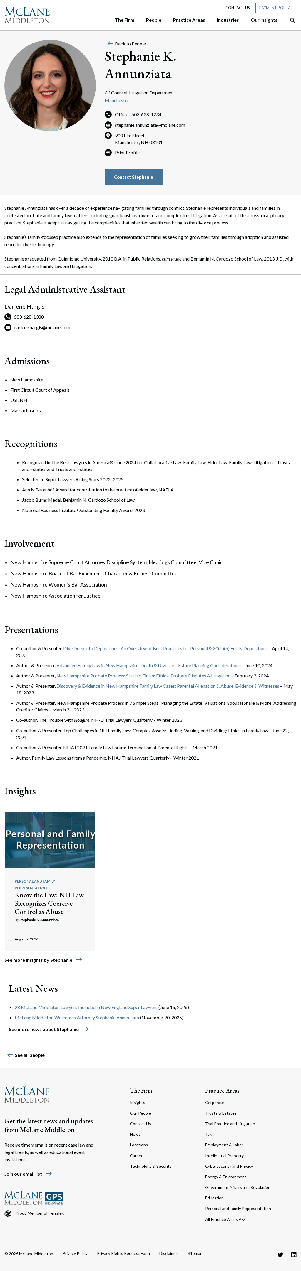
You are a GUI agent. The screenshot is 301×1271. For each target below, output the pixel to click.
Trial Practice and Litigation (230, 1123)
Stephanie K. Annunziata (39, 919)
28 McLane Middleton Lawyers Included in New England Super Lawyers (86, 1007)
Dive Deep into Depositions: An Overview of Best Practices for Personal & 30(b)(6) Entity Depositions (165, 648)
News (135, 1134)
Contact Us (237, 7)
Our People (140, 1113)
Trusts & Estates (221, 1113)
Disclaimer (168, 1253)
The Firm (141, 1090)
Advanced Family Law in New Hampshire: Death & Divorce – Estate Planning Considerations (148, 665)
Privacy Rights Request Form (123, 1253)
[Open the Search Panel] (289, 20)
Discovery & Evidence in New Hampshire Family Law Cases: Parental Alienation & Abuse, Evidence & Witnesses (167, 686)
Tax (208, 1134)
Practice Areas (222, 1090)
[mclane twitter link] (280, 1254)
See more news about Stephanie (49, 1029)
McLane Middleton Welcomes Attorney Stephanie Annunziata (77, 1017)
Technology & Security (151, 1166)
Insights (137, 1102)
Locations (139, 1144)
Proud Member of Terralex (40, 1213)
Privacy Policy (75, 1253)
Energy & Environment (225, 1176)
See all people (26, 1055)
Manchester (117, 100)
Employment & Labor (224, 1144)
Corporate (214, 1102)
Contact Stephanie (133, 177)
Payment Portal (275, 7)
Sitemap (195, 1253)
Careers (137, 1155)
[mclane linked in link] (294, 1254)
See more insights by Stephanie (43, 960)
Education (214, 1197)
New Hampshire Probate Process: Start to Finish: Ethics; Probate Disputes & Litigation (143, 675)
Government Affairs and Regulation (237, 1187)
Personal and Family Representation (238, 1208)
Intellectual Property (224, 1155)
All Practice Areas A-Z (225, 1219)
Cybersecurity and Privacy (229, 1166)
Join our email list (28, 1174)
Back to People (126, 43)
